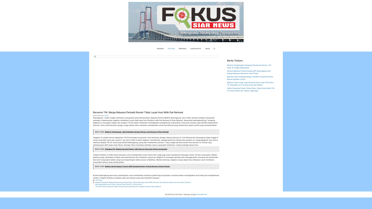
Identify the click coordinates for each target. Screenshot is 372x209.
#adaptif (98, 182)
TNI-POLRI (171, 49)
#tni (178, 182)
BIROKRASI (182, 49)
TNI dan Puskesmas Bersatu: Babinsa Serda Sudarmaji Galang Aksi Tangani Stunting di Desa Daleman (128, 186)
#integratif (104, 182)
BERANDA (160, 49)
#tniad (182, 182)
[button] (214, 49)
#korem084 (148, 182)
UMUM (207, 49)
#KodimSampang (138, 182)
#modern (156, 182)
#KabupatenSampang (116, 182)
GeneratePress (201, 194)
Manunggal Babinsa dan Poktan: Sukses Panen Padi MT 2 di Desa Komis (118, 184)
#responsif (172, 182)
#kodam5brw (127, 182)
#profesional (164, 182)
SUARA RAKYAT (195, 49)
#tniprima (188, 182)
